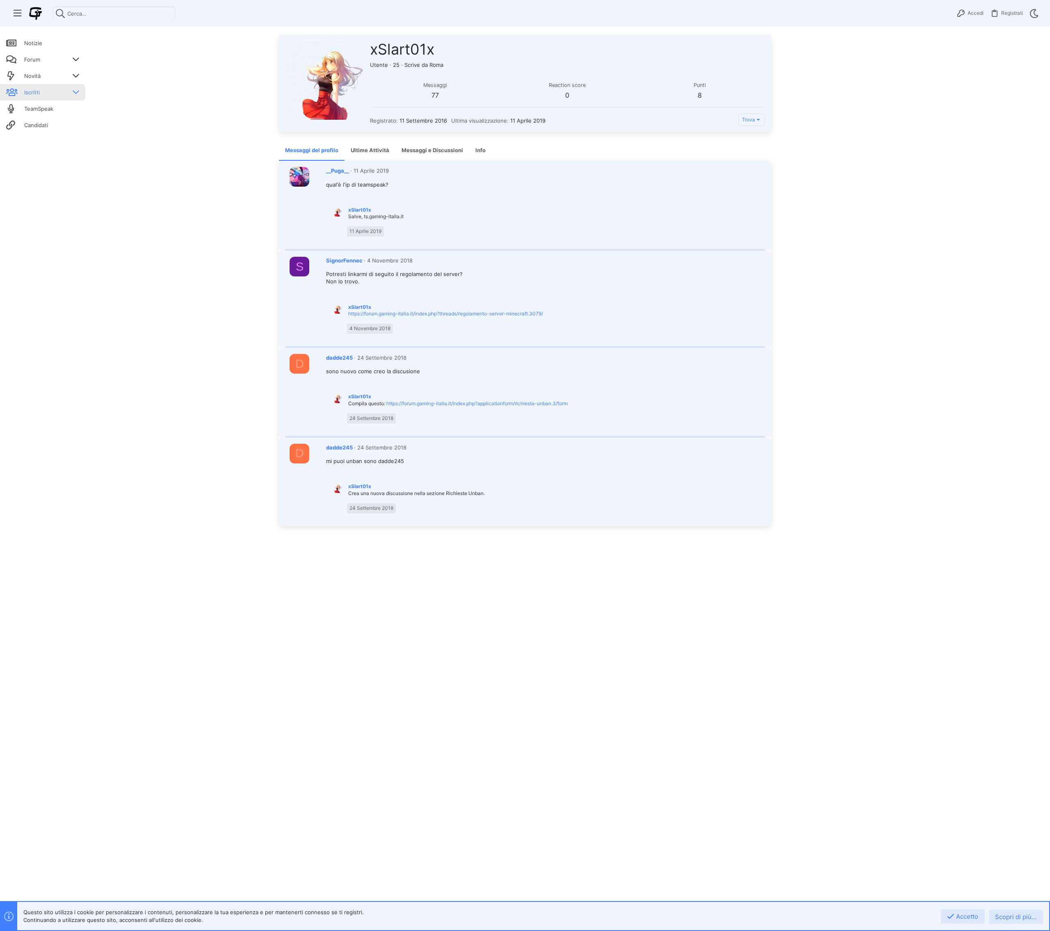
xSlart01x (359, 210)
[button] (17, 13)
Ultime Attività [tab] (370, 150)
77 (435, 95)
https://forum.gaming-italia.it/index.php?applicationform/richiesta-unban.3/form (477, 403)
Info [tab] (480, 150)
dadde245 (339, 357)
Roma (436, 65)
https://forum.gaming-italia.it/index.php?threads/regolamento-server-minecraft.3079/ (445, 313)
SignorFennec (344, 260)
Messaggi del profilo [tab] (311, 150)
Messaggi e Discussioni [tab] (432, 150)
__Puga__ (337, 170)
